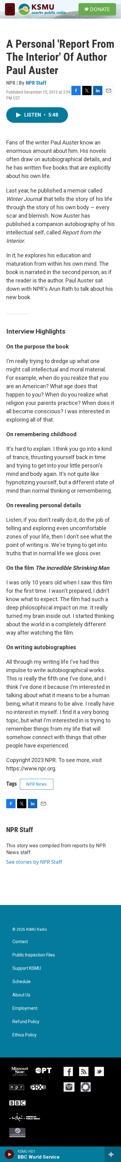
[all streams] (113, 1154)
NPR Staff (36, 83)
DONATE (100, 9)
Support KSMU (26, 968)
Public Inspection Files (33, 955)
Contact (20, 941)
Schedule (21, 981)
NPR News (36, 784)
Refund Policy (25, 1021)
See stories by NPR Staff (34, 861)
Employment (25, 1008)
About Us (21, 995)
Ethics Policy (24, 1035)
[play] (9, 1154)
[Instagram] (69, 1087)
